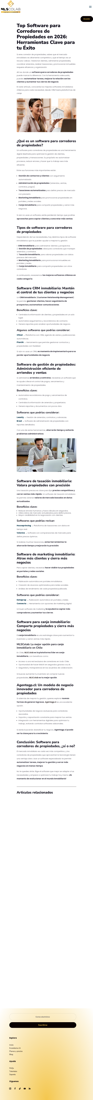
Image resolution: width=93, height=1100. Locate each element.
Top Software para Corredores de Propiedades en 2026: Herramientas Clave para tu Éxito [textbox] (46, 37)
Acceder (86, 19)
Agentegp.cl (50, 702)
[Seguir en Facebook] (15, 1089)
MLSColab (29, 652)
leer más (23, 858)
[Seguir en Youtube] (25, 1089)
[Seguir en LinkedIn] (29, 1089)
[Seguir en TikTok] (20, 1089)
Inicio (11, 1045)
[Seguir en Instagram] (10, 1089)
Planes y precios (16, 1051)
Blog (32, 852)
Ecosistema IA (15, 1048)
